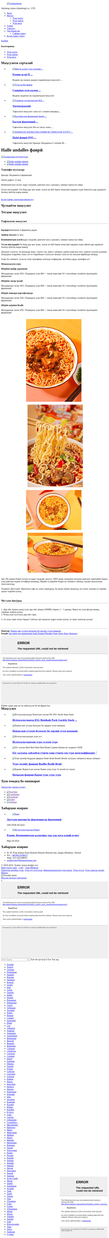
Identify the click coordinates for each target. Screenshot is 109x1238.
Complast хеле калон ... (26, 90)
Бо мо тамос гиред (16, 36)
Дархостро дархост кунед (13, 787)
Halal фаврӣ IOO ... (24, 137)
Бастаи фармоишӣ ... (25, 121)
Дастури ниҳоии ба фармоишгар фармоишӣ (34, 819)
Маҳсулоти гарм (9, 867)
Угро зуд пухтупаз (33, 870)
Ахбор (10, 26)
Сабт (21, 867)
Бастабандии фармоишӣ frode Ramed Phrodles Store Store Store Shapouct (43, 633)
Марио (4, 873)
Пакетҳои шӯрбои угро (12, 870)
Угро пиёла (17, 21)
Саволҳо (11, 28)
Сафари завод (19, 33)
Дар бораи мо (13, 31)
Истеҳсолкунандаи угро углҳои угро (35, 741)
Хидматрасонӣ (21, 106)
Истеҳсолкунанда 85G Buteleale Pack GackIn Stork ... (44, 720)
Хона (9, 13)
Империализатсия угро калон (57, 870)
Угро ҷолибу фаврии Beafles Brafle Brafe (37, 763)
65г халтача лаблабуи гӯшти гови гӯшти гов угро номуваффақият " (54, 752)
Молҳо (10, 15)
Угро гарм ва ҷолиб (94, 870)
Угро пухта (78, 870)
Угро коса (17, 23)
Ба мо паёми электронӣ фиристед (17, 199)
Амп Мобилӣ (31, 867)
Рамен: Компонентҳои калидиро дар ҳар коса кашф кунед (43, 835)
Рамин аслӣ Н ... (22, 74)
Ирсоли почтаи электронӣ (14, 878)
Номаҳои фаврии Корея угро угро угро (36, 774)
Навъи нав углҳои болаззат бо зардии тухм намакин (36, 631)
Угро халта (17, 18)
